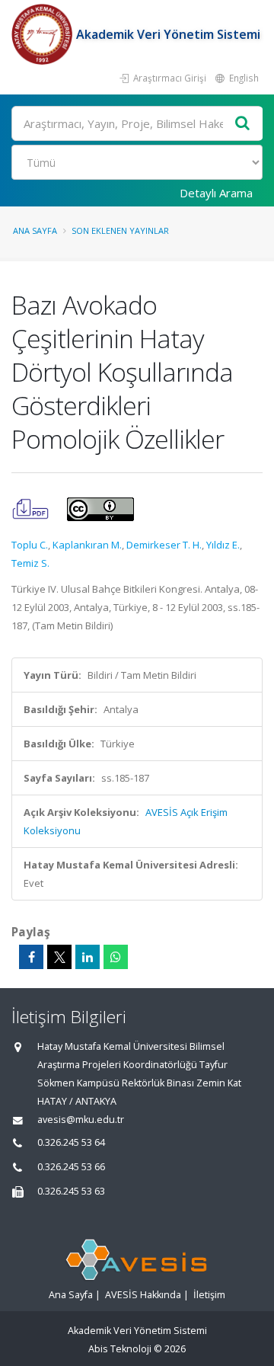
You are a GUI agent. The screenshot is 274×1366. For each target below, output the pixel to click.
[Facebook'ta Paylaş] (31, 957)
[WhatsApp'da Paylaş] (116, 957)
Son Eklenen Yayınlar (120, 230)
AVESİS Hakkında (143, 1294)
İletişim (209, 1294)
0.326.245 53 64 (71, 1142)
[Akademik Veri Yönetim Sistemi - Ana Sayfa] (43, 34)
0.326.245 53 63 (71, 1191)
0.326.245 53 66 (71, 1166)
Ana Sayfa (35, 230)
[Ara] (243, 124)
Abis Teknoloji (119, 1348)
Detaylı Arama (216, 192)
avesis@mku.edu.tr (80, 1119)
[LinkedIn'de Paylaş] (87, 957)
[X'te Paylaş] (59, 957)
